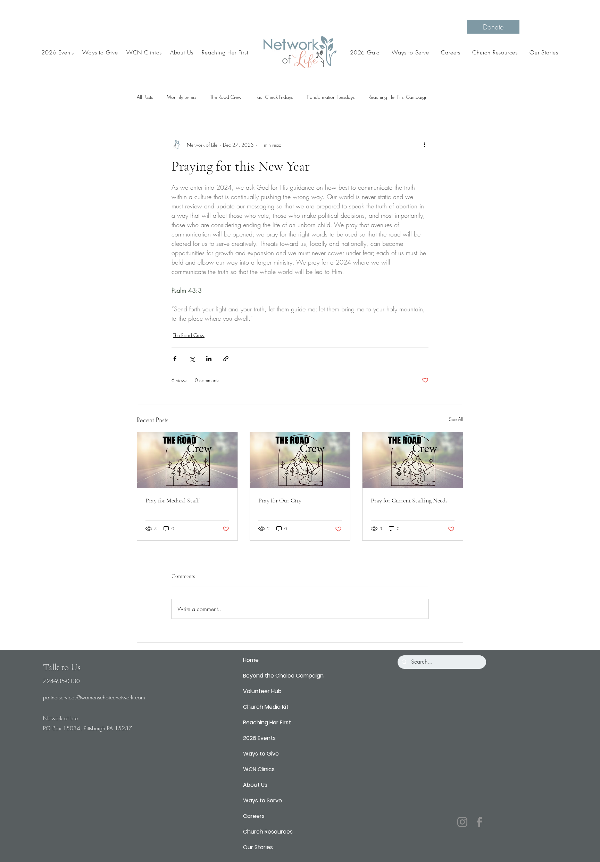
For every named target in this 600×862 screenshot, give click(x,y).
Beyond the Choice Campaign (283, 676)
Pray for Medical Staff (172, 500)
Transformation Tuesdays (331, 97)
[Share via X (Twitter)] (192, 358)
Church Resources (268, 832)
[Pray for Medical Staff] (187, 460)
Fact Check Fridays (274, 97)
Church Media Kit (266, 707)
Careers (254, 816)
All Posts (145, 97)
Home (251, 660)
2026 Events (259, 738)
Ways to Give (261, 754)
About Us (255, 785)
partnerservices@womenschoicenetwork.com (94, 697)
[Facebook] (479, 822)
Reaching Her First (267, 722)
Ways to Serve (262, 800)
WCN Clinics (259, 769)
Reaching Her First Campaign (397, 97)
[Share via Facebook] (175, 358)
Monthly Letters (181, 97)
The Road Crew (226, 97)
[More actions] (424, 144)
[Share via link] (226, 358)
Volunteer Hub (262, 691)
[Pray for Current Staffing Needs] (412, 460)
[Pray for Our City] (300, 460)
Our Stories (258, 847)
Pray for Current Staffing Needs (409, 500)
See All (456, 419)
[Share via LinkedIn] (209, 358)
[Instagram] (462, 822)
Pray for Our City (279, 500)
